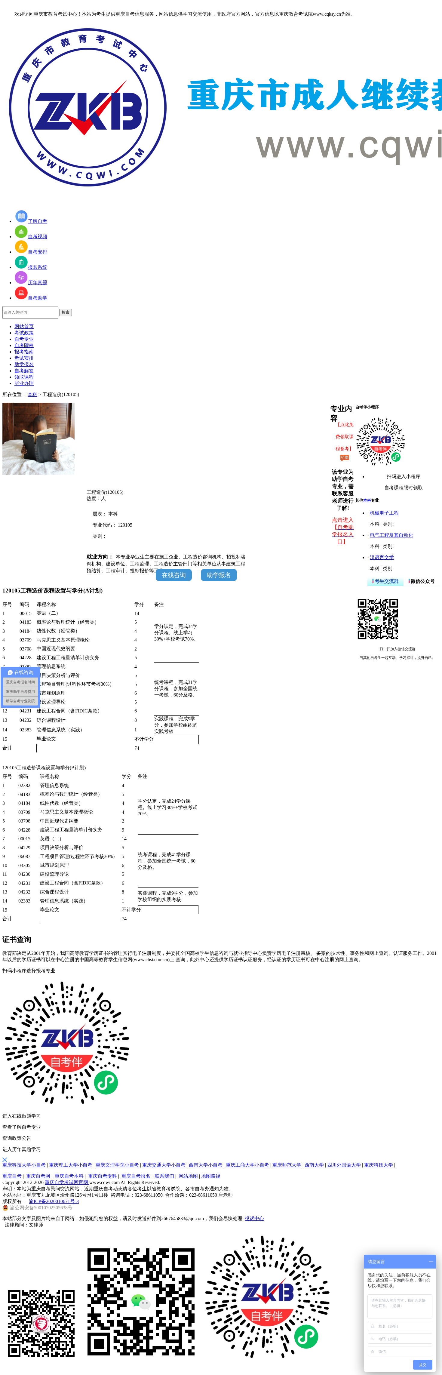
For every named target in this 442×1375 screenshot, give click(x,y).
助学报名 (24, 364)
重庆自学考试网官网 (67, 1182)
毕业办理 (24, 383)
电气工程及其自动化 (391, 535)
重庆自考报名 (135, 1176)
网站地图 (188, 1176)
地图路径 (210, 1176)
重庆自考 (12, 1176)
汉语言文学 (382, 557)
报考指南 (24, 351)
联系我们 (164, 1176)
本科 (32, 394)
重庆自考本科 (69, 1176)
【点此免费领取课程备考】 (345, 436)
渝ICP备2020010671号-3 (54, 1201)
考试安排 (24, 358)
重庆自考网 (38, 1176)
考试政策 (24, 332)
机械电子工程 (384, 512)
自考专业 (24, 339)
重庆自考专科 (102, 1176)
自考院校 (24, 345)
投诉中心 (254, 1218)
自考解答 (24, 370)
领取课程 (24, 377)
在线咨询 (174, 575)
